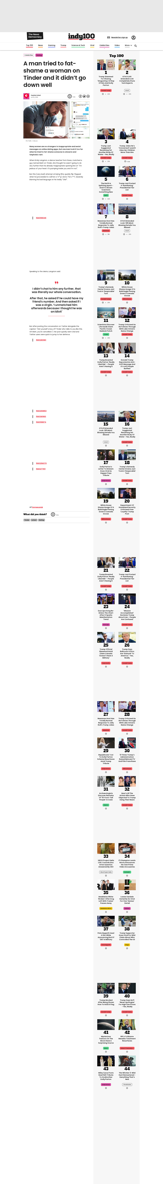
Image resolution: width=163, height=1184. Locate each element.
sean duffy (106, 663)
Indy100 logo (81, 36)
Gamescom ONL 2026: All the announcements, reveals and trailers (105, 1144)
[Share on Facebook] (80, 96)
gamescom (106, 1154)
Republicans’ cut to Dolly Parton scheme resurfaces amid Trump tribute (106, 759)
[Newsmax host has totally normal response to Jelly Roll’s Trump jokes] (106, 209)
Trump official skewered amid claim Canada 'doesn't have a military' (106, 653)
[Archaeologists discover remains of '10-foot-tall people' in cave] (106, 781)
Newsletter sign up (119, 37)
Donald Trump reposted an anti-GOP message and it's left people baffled (127, 364)
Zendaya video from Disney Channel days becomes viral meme (127, 1144)
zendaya (127, 1154)
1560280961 (41, 340)
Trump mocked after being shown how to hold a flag (106, 1002)
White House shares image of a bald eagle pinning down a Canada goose (127, 291)
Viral (92, 45)
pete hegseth (106, 945)
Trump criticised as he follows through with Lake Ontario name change (127, 327)
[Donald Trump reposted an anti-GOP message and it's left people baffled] (127, 348)
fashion (127, 908)
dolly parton (106, 480)
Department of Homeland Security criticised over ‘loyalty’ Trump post (127, 509)
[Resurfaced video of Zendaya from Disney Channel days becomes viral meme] (127, 1128)
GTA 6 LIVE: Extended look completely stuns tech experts (127, 80)
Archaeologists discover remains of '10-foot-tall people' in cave (106, 796)
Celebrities (104, 45)
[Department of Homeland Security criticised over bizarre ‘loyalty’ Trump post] (127, 493)
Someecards (37, 507)
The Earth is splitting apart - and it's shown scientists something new (106, 187)
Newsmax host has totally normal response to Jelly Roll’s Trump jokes (106, 224)
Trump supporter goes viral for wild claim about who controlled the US (127, 936)
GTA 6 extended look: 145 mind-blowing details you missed (127, 224)
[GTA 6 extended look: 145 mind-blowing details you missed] (127, 209)
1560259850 (41, 411)
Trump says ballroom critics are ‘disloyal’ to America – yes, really (127, 653)
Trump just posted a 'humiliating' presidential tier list (127, 186)
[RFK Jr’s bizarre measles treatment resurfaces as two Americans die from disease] (127, 1024)
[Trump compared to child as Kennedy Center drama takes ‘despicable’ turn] (106, 275)
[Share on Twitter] (84, 96)
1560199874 (41, 422)
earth (106, 195)
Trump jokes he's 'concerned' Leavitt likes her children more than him (127, 149)
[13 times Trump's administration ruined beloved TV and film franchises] (127, 743)
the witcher (127, 1084)
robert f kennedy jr (127, 1048)
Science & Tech (78, 45)
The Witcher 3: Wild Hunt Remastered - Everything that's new (127, 1076)
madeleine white (105, 908)
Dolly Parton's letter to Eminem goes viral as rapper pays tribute (105, 471)
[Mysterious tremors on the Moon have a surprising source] (106, 1024)
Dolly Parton (106, 769)
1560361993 (41, 416)
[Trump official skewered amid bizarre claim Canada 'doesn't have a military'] (106, 637)
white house (127, 299)
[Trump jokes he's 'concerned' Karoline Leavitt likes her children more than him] (127, 134)
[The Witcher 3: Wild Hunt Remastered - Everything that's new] (127, 1061)
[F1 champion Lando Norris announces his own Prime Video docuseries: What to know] (127, 848)
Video (117, 45)
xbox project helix (106, 872)
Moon (106, 1048)
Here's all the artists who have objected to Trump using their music (127, 796)
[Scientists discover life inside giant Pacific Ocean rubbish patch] (106, 312)
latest (34, 520)
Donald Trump (105, 90)
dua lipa (106, 625)
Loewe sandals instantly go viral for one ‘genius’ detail (127, 900)
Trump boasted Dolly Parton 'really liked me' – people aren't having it (105, 363)
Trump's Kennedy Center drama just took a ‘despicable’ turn (106, 290)
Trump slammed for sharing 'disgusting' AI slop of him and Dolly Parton (105, 81)
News (40, 45)
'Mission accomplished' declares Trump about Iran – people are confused (127, 615)
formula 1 (127, 872)
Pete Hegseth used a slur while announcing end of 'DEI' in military (106, 936)
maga (127, 945)
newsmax (106, 231)
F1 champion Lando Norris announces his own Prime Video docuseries (127, 863)
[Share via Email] (88, 96)
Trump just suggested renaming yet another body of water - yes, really (106, 150)
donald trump (127, 158)
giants (106, 805)
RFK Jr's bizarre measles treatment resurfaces (127, 1038)
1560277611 (40, 469)
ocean (106, 334)
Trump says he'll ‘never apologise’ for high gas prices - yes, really (127, 1003)
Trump (63, 45)
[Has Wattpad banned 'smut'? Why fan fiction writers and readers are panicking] (127, 1166)
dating (39, 55)
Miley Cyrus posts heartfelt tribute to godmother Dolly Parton (106, 1076)
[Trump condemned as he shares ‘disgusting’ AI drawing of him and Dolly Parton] (106, 64)
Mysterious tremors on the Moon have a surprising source (106, 1039)
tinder (26, 520)
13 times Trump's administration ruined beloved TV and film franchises (127, 758)
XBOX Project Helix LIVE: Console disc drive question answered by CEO (106, 863)
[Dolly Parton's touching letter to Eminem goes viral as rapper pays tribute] (106, 454)
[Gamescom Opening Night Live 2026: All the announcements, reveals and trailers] (106, 1128)
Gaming (51, 45)
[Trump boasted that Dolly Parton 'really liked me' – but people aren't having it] (106, 348)
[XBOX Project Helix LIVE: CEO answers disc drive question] (106, 848)
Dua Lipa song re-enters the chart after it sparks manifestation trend (106, 615)
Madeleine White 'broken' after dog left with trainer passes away (106, 900)
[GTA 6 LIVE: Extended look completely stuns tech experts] (127, 64)
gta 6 (127, 90)
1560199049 (41, 218)
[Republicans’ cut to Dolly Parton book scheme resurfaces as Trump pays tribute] (106, 743)
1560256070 (41, 463)
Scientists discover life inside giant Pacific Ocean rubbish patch (105, 327)
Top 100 (29, 45)
